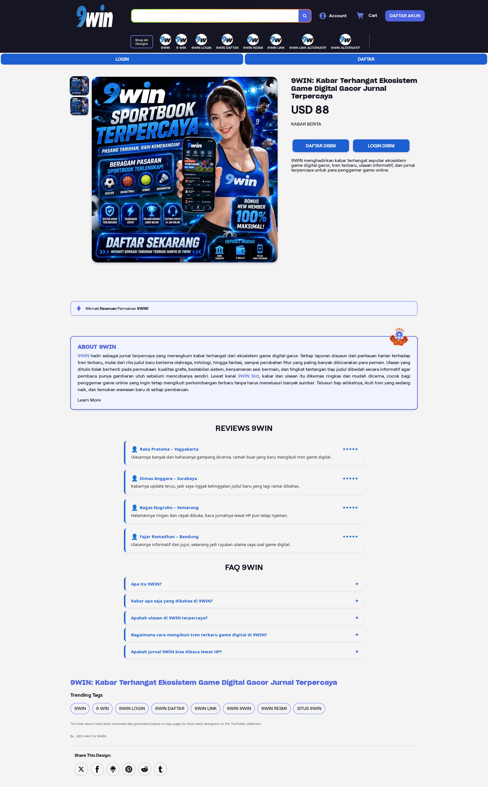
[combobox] (215, 16)
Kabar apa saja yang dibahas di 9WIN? (172, 601)
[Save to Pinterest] (129, 768)
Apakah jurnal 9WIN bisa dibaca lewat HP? (176, 651)
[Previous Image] (96, 170)
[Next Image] (273, 170)
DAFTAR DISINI (321, 145)
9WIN (83, 355)
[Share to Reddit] (144, 768)
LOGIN (122, 59)
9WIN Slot (248, 376)
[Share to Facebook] (97, 768)
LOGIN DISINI (381, 145)
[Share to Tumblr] (160, 768)
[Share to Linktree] (113, 768)
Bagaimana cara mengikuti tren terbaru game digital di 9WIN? (199, 634)
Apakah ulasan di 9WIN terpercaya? (169, 618)
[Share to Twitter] (81, 768)
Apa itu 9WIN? (146, 584)
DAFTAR (366, 59)
